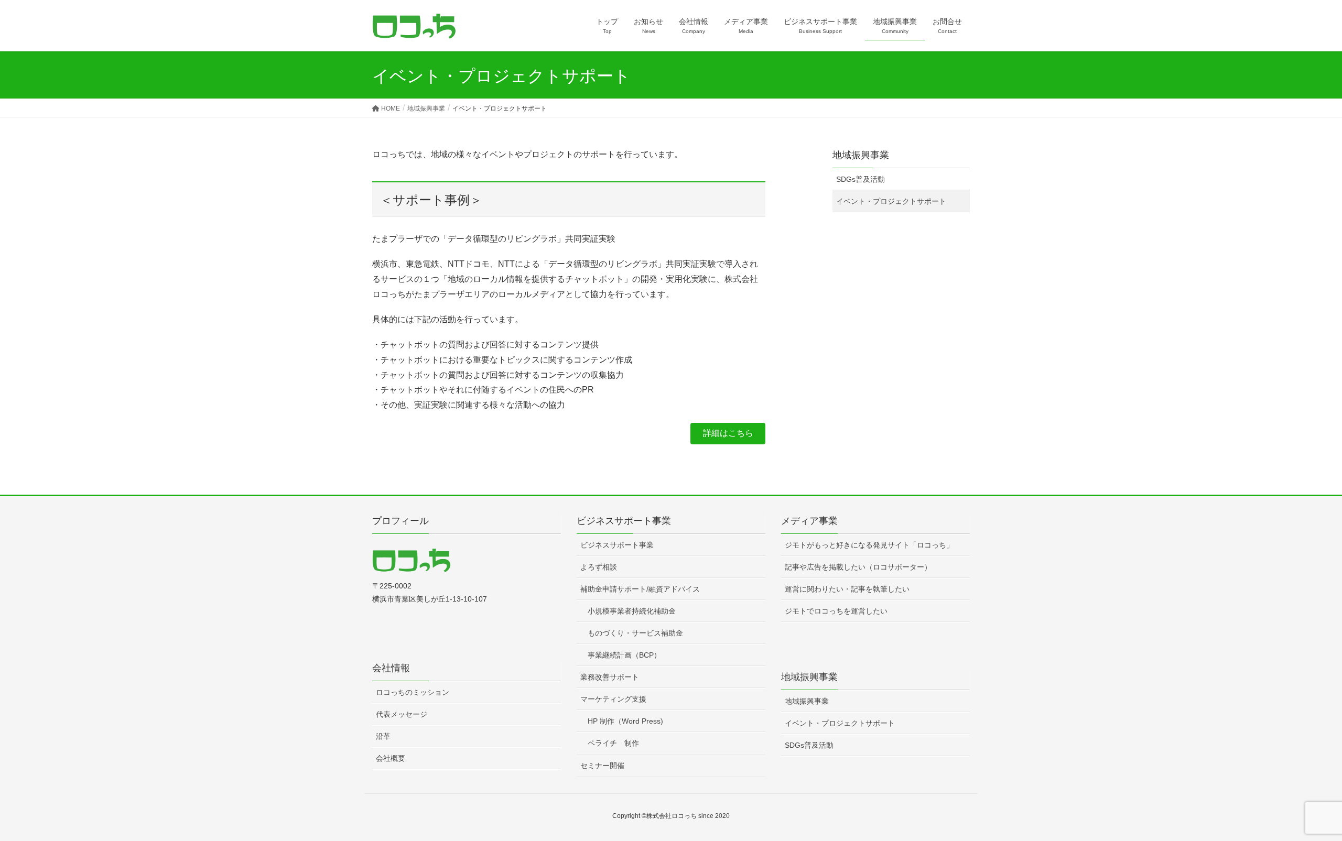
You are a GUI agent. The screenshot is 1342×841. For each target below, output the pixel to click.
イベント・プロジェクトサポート (891, 201)
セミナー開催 (602, 765)
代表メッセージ (401, 714)
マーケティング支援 (613, 699)
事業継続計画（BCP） (624, 655)
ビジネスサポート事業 (617, 545)
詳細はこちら (728, 433)
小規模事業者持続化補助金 (632, 611)
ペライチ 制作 (613, 743)
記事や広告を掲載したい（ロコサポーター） (858, 567)
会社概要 (390, 758)
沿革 (383, 736)
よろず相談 (598, 567)
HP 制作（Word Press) (625, 721)
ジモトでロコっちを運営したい (836, 611)
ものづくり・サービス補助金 (635, 633)
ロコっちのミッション (412, 692)
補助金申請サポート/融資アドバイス (640, 589)
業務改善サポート (609, 677)
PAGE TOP (1303, 806)
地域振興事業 (860, 155)
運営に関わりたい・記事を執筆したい (847, 589)
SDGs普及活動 (860, 179)
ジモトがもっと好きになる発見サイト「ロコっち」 (869, 545)
